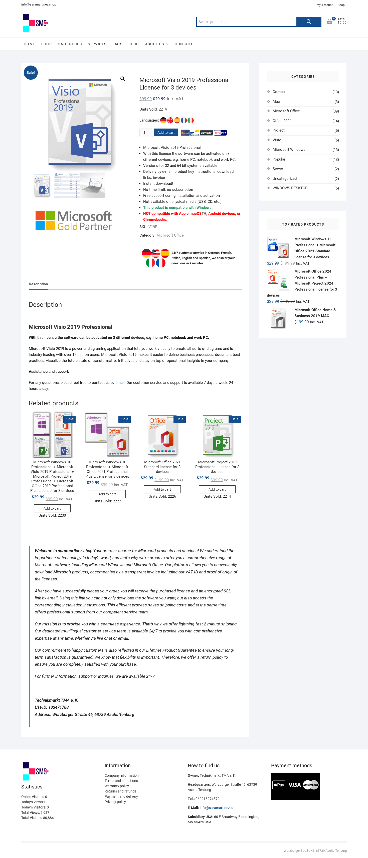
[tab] (38, 284)
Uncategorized (285, 178)
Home (29, 44)
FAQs (117, 44)
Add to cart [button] (52, 508)
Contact (184, 44)
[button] (122, 78)
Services (97, 44)
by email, (118, 382)
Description (38, 284)
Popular (279, 159)
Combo (279, 92)
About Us (154, 44)
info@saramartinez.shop (38, 4)
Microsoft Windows (289, 149)
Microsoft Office (170, 235)
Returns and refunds (120, 791)
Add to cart (166, 133)
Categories (70, 44)
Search (308, 22)
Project (279, 130)
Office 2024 (282, 121)
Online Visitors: (33, 797)
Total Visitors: (32, 818)
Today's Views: (32, 802)
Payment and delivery (121, 796)
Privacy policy (115, 802)
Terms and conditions (121, 781)
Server (278, 169)
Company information (122, 775)
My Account (325, 5)
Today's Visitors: (34, 807)
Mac (276, 101)
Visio (277, 140)
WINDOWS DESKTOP (290, 188)
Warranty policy (117, 786)
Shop (341, 5)
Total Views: (31, 812)
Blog (133, 44)
